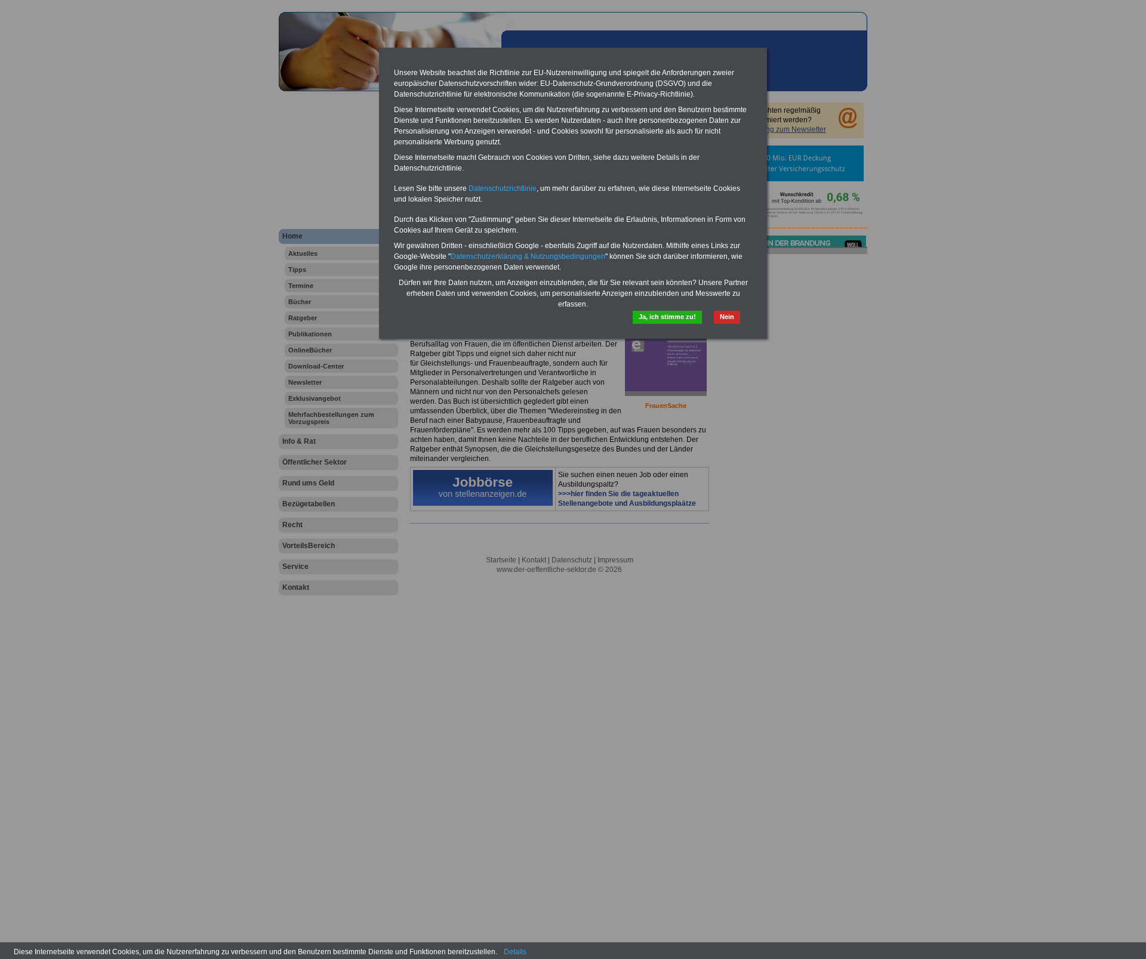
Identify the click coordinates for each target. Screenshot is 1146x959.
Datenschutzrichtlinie (503, 188)
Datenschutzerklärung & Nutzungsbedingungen (528, 256)
